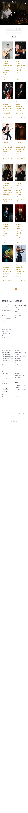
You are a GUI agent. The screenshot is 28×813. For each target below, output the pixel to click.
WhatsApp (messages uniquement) (7, 317)
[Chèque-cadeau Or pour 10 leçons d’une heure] (7, 213)
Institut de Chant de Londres (20, 353)
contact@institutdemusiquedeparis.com (8, 312)
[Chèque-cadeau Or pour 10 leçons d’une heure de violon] (20, 253)
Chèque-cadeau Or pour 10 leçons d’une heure (7, 228)
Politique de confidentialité (6, 332)
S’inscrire (4, 383)
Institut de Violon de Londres (19, 368)
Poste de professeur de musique (7, 395)
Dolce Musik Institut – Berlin (20, 386)
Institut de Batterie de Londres (20, 376)
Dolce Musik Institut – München (20, 390)
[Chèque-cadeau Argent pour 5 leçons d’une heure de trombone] (20, 131)
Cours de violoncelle (7, 356)
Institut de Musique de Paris (10, 413)
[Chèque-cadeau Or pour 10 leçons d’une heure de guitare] (7, 253)
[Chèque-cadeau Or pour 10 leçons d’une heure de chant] (20, 213)
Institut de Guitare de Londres (20, 357)
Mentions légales (6, 329)
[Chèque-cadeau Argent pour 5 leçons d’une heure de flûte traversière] (7, 172)
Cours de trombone (7, 367)
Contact (6, 320)
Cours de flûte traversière (6, 361)
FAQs (3, 381)
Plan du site (18, 332)
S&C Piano (18, 400)
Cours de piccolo (6, 364)
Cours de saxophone (7, 358)
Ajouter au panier (5, 78)
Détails (10, 117)
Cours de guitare (6, 350)
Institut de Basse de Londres (20, 372)
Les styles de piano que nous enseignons (7, 371)
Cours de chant (6, 352)
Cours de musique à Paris (20, 306)
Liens (16, 336)
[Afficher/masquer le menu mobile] (25, 3)
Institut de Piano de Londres (20, 349)
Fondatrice (18, 322)
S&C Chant (18, 402)
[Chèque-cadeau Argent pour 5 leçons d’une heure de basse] (7, 131)
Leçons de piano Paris (19, 310)
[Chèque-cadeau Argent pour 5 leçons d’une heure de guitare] (7, 50)
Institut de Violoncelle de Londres (19, 362)
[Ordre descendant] (20, 29)
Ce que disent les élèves (19, 318)
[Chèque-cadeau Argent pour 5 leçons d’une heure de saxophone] (20, 90)
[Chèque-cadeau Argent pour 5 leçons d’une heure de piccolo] (20, 172)
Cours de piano (6, 348)
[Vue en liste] (15, 36)
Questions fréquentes (18, 314)
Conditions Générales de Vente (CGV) (7, 338)
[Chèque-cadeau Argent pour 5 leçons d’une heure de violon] (20, 50)
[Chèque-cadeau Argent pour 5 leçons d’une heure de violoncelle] (7, 90)
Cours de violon (6, 354)
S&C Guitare (18, 404)
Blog (16, 334)
